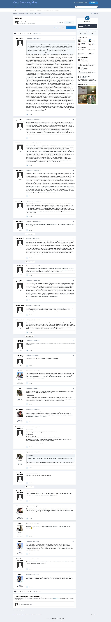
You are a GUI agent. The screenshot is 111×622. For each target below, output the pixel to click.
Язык (47, 618)
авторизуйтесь (56, 598)
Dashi (19, 523)
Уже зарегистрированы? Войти (81, 2)
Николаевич (19, 409)
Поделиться (60, 22)
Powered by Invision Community (55, 620)
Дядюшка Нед (84, 43)
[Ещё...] (73, 38)
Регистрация (93, 2)
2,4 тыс (20, 420)
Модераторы (38, 10)
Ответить (71, 27)
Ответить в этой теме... (27, 604)
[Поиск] (96, 7)
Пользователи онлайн (48, 10)
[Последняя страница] (30, 33)
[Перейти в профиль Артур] (90, 40)
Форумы (15, 10)
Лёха (93, 43)
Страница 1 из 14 (36, 33)
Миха (19, 541)
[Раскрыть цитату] (28, 41)
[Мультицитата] (27, 114)
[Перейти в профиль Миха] (20, 546)
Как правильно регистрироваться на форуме (86, 26)
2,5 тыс (20, 381)
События (32, 10)
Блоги (26, 10)
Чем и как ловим (31, 23)
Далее (27, 33)
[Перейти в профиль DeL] (20, 393)
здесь (37, 442)
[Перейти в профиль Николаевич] (20, 414)
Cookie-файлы (62, 618)
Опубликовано (33, 38)
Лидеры (56, 10)
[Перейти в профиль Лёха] (90, 44)
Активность (22, 6)
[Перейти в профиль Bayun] (20, 375)
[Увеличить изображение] (30, 395)
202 (20, 552)
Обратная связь (53, 618)
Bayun (20, 370)
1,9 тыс (20, 399)
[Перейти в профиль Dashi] (20, 528)
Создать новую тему (59, 27)
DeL (20, 388)
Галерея (21, 10)
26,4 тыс (20, 534)
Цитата (30, 114)
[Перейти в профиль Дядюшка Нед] (79, 44)
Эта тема (91, 6)
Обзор (16, 6)
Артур (93, 39)
